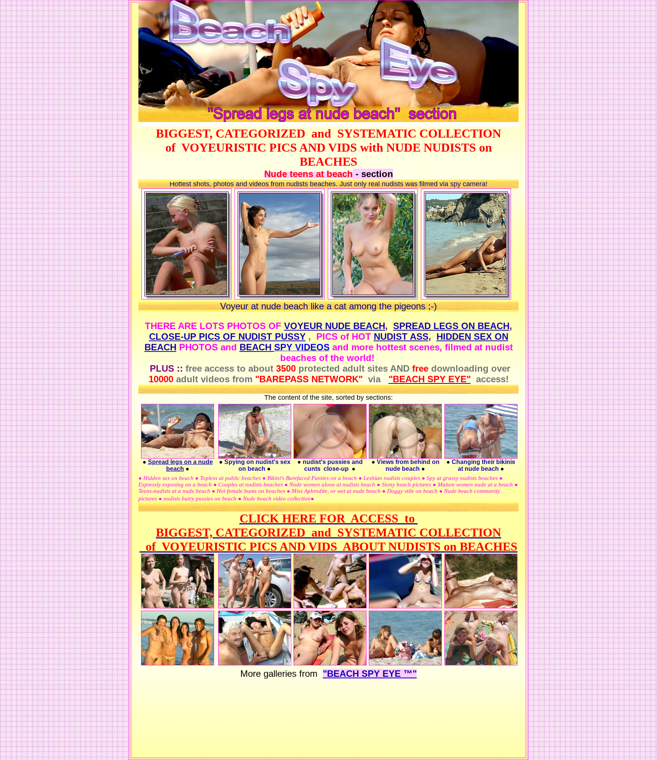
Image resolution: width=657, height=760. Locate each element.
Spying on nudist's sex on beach (257, 465)
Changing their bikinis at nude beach (483, 465)
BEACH (257, 347)
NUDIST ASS (401, 336)
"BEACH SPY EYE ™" (370, 673)
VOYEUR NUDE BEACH (334, 326)
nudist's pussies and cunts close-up (333, 465)
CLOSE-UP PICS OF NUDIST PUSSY (227, 336)
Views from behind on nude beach (408, 465)
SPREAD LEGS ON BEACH (451, 326)
